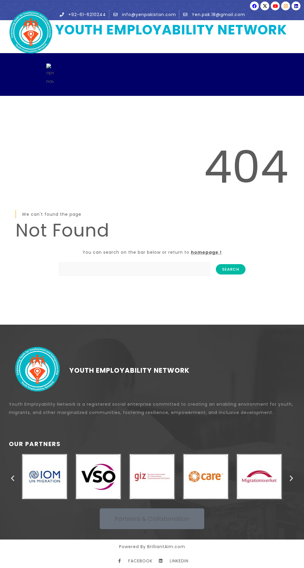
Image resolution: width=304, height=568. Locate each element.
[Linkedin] (296, 5)
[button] (12, 478)
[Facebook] (254, 5)
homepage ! (206, 252)
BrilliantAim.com (166, 547)
